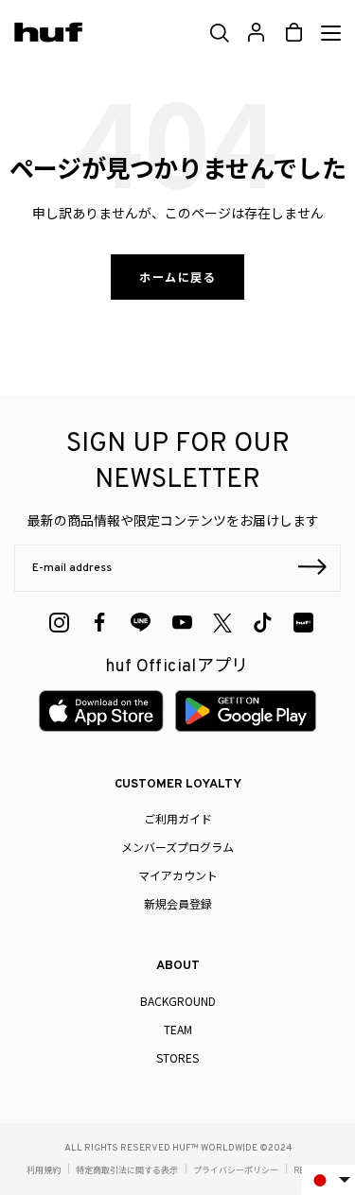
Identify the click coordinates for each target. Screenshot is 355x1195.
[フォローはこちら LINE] (141, 622)
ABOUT (178, 966)
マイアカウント (178, 875)
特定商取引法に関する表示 (127, 1170)
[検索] (218, 33)
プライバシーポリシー (235, 1170)
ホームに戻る (177, 276)
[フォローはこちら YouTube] (182, 622)
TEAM (178, 1029)
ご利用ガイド (178, 818)
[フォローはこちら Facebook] (100, 622)
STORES (177, 1057)
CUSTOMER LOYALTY (178, 784)
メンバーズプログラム (177, 847)
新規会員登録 (178, 903)
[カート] (294, 32)
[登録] (312, 569)
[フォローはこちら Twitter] (222, 623)
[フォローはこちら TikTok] (263, 622)
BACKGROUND (178, 1001)
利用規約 (44, 1170)
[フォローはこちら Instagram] (59, 622)
